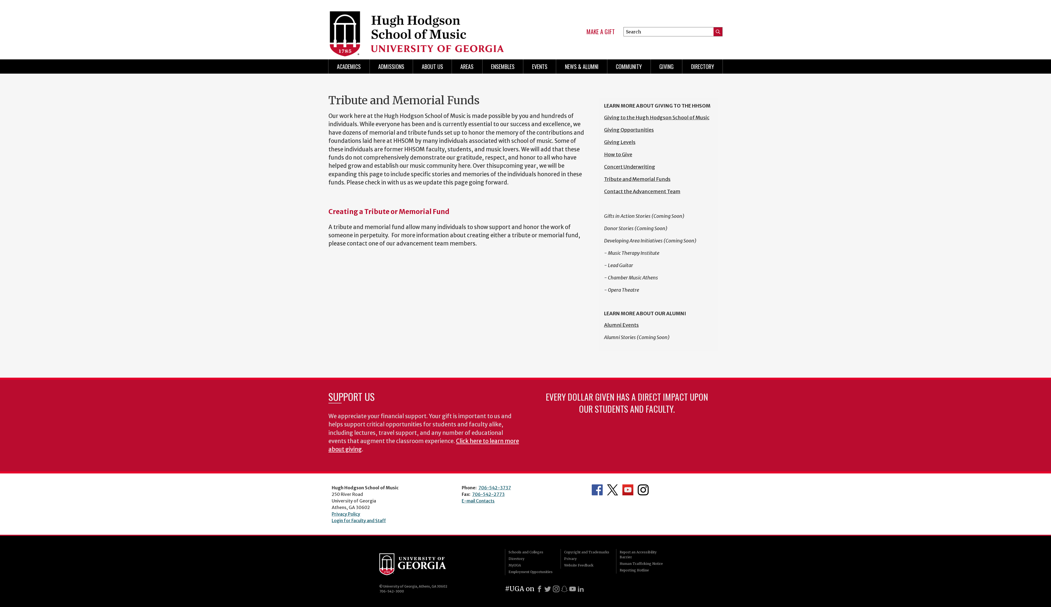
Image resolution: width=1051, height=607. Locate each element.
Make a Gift (601, 31)
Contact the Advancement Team (642, 191)
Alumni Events (621, 325)
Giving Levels (620, 142)
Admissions (391, 66)
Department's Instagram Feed (643, 489)
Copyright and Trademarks (586, 552)
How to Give (618, 154)
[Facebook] (539, 589)
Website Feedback (578, 565)
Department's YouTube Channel (627, 489)
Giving (666, 66)
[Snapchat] (564, 589)
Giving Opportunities (629, 130)
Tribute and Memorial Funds (637, 179)
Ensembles (503, 66)
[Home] (421, 27)
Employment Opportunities (531, 572)
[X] (547, 589)
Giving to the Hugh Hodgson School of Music (656, 117)
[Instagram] (556, 589)
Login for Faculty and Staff (359, 520)
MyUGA (515, 565)
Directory (702, 66)
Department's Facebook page (597, 489)
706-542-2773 (488, 494)
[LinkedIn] (581, 589)
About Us (432, 66)
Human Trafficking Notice (641, 564)
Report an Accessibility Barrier (638, 554)
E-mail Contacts (478, 501)
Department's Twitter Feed (612, 489)
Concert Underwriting (629, 167)
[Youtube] (572, 589)
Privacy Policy (346, 514)
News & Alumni (582, 66)
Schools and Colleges (526, 552)
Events (539, 66)
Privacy (570, 559)
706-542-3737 (494, 487)
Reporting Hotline (634, 570)
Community (629, 66)
